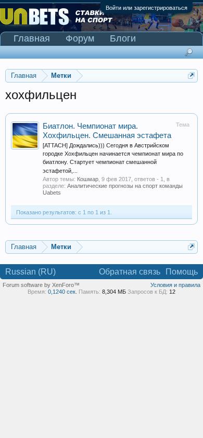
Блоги (123, 38)
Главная (32, 38)
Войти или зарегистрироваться (146, 8)
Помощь (182, 271)
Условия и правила (175, 285)
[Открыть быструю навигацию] (191, 75)
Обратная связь (129, 271)
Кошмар (87, 179)
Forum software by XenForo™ (41, 285)
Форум (80, 38)
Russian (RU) (30, 271)
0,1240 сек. (62, 292)
